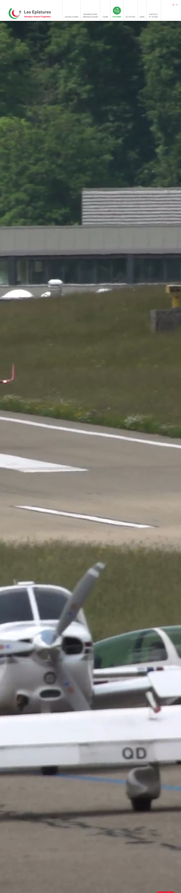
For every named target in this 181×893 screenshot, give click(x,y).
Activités (130, 17)
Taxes (105, 17)
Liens (142, 17)
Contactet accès (153, 16)
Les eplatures (71, 17)
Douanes (117, 17)
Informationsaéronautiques (90, 16)
